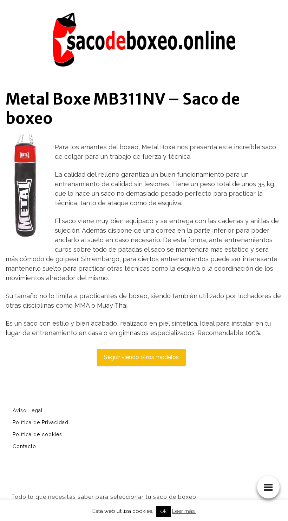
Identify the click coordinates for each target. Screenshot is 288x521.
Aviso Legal (28, 410)
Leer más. (184, 511)
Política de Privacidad (40, 422)
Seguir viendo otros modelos (141, 357)
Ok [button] (163, 511)
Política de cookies (37, 434)
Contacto (24, 446)
